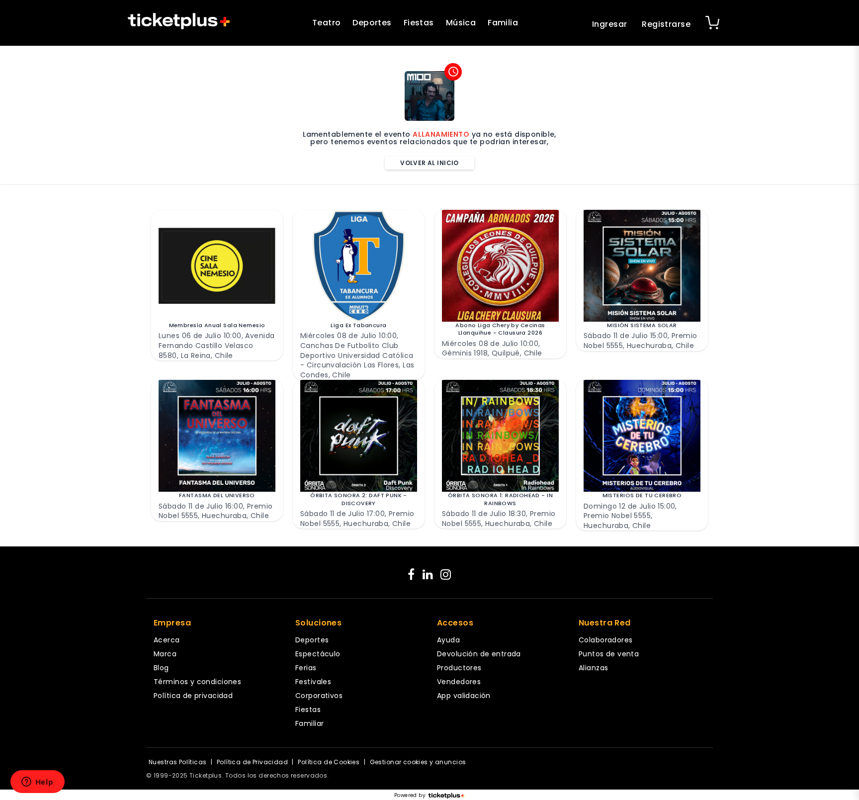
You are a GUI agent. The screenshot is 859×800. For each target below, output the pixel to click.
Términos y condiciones (197, 682)
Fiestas (419, 22)
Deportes (371, 22)
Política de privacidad (193, 696)
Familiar (309, 723)
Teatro (326, 22)
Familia (503, 22)
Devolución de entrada (479, 654)
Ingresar (609, 24)
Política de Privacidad (252, 762)
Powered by (410, 795)
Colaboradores (605, 640)
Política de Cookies (328, 762)
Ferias (306, 668)
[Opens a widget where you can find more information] (37, 782)
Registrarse (666, 24)
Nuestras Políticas (178, 762)
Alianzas (593, 668)
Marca (165, 654)
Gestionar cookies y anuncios (418, 762)
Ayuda (448, 640)
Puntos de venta (609, 654)
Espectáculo (318, 654)
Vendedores (459, 682)
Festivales (313, 682)
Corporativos (319, 696)
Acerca (167, 640)
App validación (464, 696)
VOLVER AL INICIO (429, 163)
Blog (161, 668)
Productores (459, 668)
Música (461, 22)
